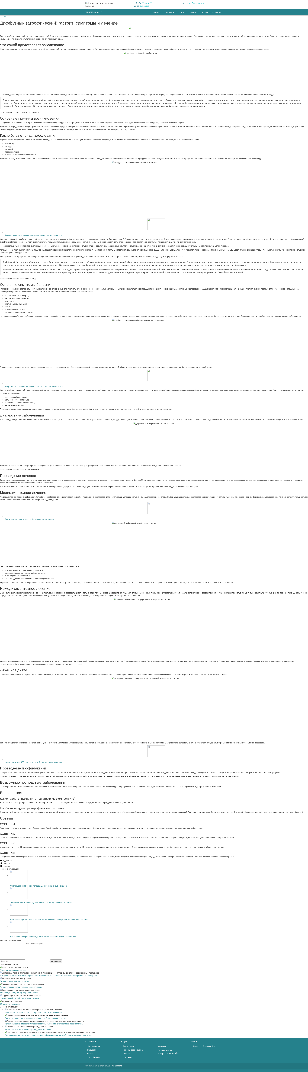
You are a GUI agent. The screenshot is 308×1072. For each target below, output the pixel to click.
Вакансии (91, 1050)
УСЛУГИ (181, 12)
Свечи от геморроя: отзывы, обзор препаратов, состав (29, 519)
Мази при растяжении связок (13, 970)
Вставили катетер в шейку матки (14, 981)
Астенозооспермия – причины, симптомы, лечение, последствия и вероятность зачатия (49, 919)
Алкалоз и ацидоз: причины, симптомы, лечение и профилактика (33, 235)
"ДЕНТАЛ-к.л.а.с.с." (93, 12)
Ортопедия (127, 1057)
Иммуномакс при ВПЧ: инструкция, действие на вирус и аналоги (33, 762)
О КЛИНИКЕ (168, 12)
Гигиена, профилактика (132, 1050)
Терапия (126, 1053)
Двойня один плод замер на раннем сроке (19, 992)
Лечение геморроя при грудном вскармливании (21, 986)
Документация (93, 1046)
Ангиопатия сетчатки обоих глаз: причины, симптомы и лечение (33, 1012)
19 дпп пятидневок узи (10, 1004)
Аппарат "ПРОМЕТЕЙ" (167, 1053)
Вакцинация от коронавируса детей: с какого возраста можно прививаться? (43, 936)
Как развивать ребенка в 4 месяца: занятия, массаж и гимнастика (34, 386)
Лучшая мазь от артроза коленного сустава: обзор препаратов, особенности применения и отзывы (49, 1035)
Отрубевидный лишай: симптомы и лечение (19, 998)
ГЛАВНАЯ (155, 12)
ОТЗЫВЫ (204, 12)
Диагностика (128, 1046)
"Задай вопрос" (94, 1057)
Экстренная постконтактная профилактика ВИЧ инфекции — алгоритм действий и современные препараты (48, 975)
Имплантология (164, 1050)
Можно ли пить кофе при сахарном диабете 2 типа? (28, 1029)
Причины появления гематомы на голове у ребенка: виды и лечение (35, 1018)
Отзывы (90, 1053)
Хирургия (161, 1046)
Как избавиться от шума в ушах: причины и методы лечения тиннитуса (41, 902)
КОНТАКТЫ (216, 12)
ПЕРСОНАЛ (192, 12)
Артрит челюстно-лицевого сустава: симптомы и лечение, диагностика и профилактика (44, 1023)
